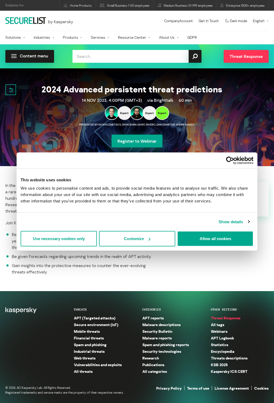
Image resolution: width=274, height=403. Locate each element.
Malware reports (157, 338)
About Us (166, 37)
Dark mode (238, 20)
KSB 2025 (219, 364)
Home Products (81, 5)
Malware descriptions (161, 324)
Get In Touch (209, 20)
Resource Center (132, 37)
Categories (151, 309)
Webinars (219, 331)
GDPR (192, 37)
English (258, 20)
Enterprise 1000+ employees (245, 5)
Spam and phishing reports (165, 344)
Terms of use (198, 388)
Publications (153, 364)
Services (98, 37)
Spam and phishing (90, 344)
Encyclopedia (222, 351)
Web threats (85, 358)
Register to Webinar (137, 141)
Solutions (13, 37)
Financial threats (89, 338)
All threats (83, 371)
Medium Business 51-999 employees (188, 5)
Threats (80, 309)
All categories (154, 371)
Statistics (219, 344)
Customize (134, 238)
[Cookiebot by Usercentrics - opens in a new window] (230, 160)
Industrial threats (89, 351)
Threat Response (226, 318)
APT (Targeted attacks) (94, 318)
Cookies (261, 388)
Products (70, 37)
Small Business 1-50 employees (128, 5)
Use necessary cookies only (59, 238)
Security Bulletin (157, 331)
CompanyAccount (178, 20)
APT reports (153, 318)
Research (150, 358)
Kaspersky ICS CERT (229, 371)
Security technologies (161, 351)
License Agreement (232, 388)
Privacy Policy (169, 388)
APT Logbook (222, 338)
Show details (231, 221)
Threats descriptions (229, 358)
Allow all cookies (215, 238)
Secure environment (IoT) (96, 324)
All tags (217, 324)
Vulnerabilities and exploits (98, 364)
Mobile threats (87, 331)
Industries (42, 37)
